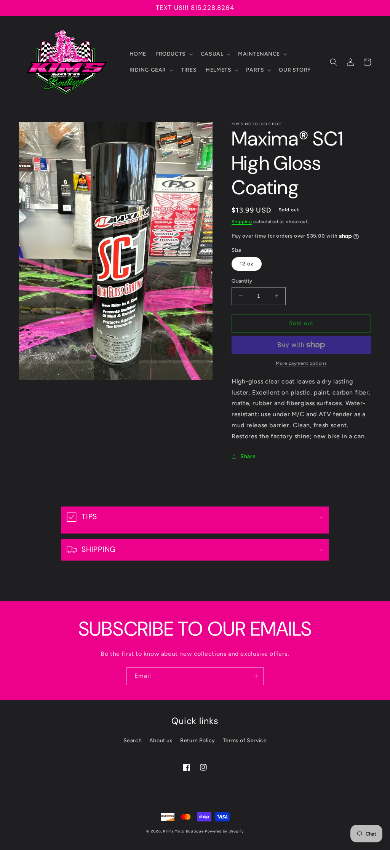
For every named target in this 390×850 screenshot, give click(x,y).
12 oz (247, 263)
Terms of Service (245, 740)
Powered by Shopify (224, 831)
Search (132, 740)
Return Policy (197, 740)
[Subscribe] (254, 676)
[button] (173, 54)
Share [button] (248, 456)
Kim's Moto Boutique (183, 831)
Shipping (242, 221)
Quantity (242, 281)
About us (161, 740)
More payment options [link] (301, 363)
